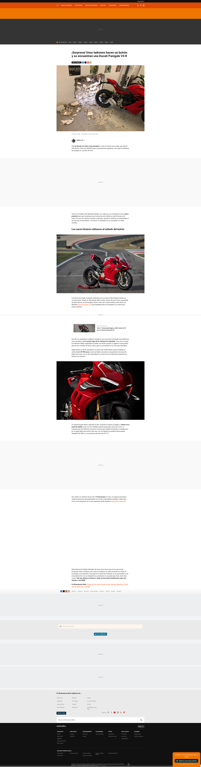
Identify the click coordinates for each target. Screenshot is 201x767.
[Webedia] (140, 1)
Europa (85, 42)
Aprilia (74, 42)
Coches (101, 42)
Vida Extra (72, 736)
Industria (80, 591)
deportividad (95, 591)
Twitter (138, 5)
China (70, 42)
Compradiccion (124, 738)
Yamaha (74, 704)
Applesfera (59, 738)
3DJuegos (72, 734)
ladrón (119, 591)
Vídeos (89, 698)
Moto (113, 591)
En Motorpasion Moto (102, 326)
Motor (96, 42)
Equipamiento (60, 704)
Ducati (87, 591)
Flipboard (88, 62)
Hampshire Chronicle (118, 501)
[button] (80, 140)
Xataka (58, 734)
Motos (102, 591)
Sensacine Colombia (87, 755)
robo (108, 591)
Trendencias (124, 734)
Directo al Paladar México (99, 754)
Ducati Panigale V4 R (85, 305)
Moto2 (106, 42)
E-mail (90, 62)
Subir (139, 726)
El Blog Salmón (137, 734)
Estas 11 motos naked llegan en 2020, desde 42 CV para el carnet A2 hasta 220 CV (111, 329)
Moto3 (111, 42)
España (80, 42)
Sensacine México (87, 753)
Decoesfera (124, 736)
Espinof (84, 736)
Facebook (141, 5)
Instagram (143, 5)
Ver (101, 634)
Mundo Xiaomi (60, 743)
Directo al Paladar (99, 734)
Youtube (114, 712)
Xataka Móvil (60, 736)
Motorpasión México (113, 753)
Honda (90, 42)
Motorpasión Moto (113, 736)
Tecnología (75, 701)
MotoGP (103, 5)
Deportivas (78, 5)
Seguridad (59, 701)
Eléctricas (74, 707)
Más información (102, 765)
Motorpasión (111, 734)
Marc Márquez (124, 5)
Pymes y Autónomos (138, 736)
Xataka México (60, 753)
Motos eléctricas (91, 5)
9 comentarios (77, 62)
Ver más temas (61, 713)
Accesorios (112, 5)
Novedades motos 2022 (92, 708)
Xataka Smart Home (61, 740)
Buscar (141, 720)
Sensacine (85, 734)
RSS (121, 712)
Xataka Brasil (60, 755)
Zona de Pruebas (66, 5)
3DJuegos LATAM (74, 753)
